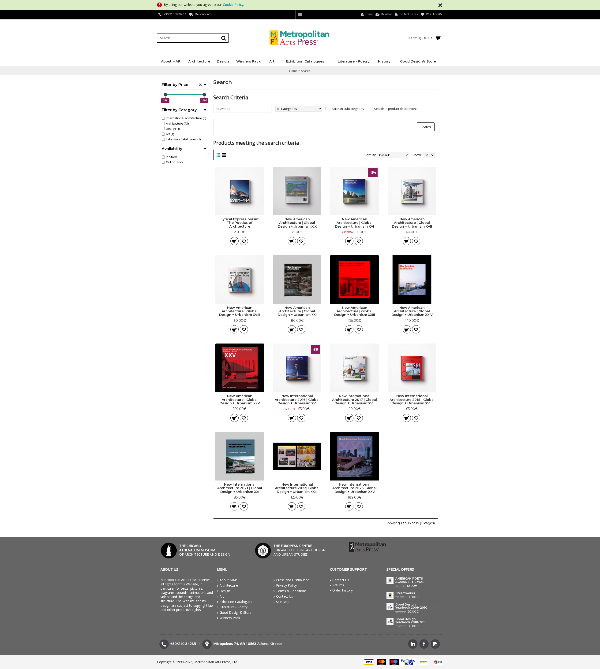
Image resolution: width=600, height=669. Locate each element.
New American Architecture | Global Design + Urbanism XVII (412, 223)
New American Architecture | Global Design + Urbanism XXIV (412, 311)
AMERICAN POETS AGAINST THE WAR (409, 580)
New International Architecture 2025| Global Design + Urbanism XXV (354, 488)
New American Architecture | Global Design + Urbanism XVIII (239, 311)
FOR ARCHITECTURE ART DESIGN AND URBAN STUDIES (300, 549)
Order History (342, 590)
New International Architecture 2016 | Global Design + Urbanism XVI (297, 399)
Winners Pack (230, 618)
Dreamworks (405, 593)
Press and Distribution (293, 580)
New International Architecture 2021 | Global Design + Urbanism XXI (239, 488)
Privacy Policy (286, 585)
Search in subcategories (347, 109)
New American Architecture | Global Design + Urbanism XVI (354, 223)
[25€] (165, 94)
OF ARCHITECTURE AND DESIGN (204, 549)
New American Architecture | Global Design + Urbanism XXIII (354, 311)
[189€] (204, 94)
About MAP (228, 580)
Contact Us (284, 596)
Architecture (229, 585)
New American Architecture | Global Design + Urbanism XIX (297, 223)
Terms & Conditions (291, 591)
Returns (338, 585)
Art (222, 596)
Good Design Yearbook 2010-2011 (410, 620)
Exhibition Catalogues (236, 601)
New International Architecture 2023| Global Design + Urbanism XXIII (297, 488)
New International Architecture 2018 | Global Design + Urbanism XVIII (412, 399)
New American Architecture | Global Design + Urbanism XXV (240, 399)
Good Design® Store (235, 612)
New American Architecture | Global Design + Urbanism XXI (297, 311)
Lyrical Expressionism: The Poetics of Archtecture (240, 223)
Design (225, 591)
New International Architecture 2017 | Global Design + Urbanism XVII (354, 399)
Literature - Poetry (234, 607)
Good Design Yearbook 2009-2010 (411, 606)
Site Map (282, 601)
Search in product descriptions (395, 109)
